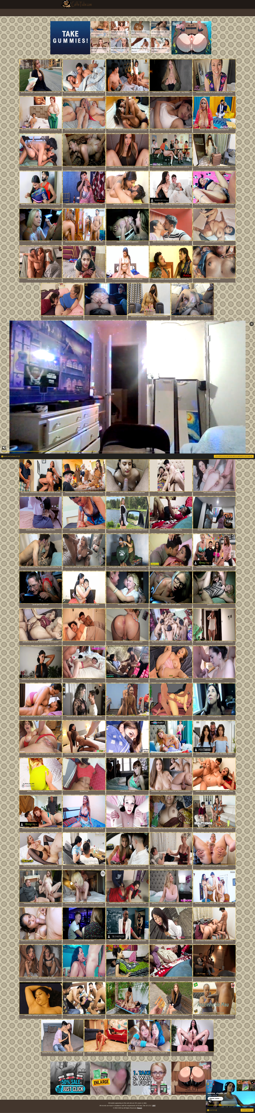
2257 (154, 1105)
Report (139, 1108)
